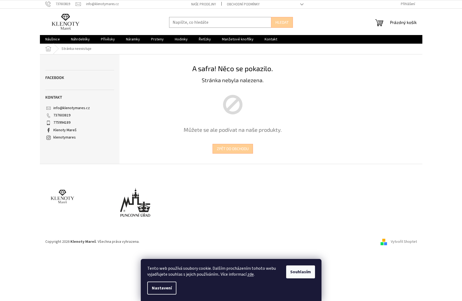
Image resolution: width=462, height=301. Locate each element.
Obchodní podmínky (243, 4)
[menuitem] (52, 39)
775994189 (61, 122)
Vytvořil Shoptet (404, 241)
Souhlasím (300, 272)
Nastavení (162, 288)
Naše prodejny (203, 4)
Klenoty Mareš (65, 130)
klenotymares (64, 137)
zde (250, 274)
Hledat (282, 22)
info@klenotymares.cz (71, 108)
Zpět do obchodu (233, 148)
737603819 (61, 115)
